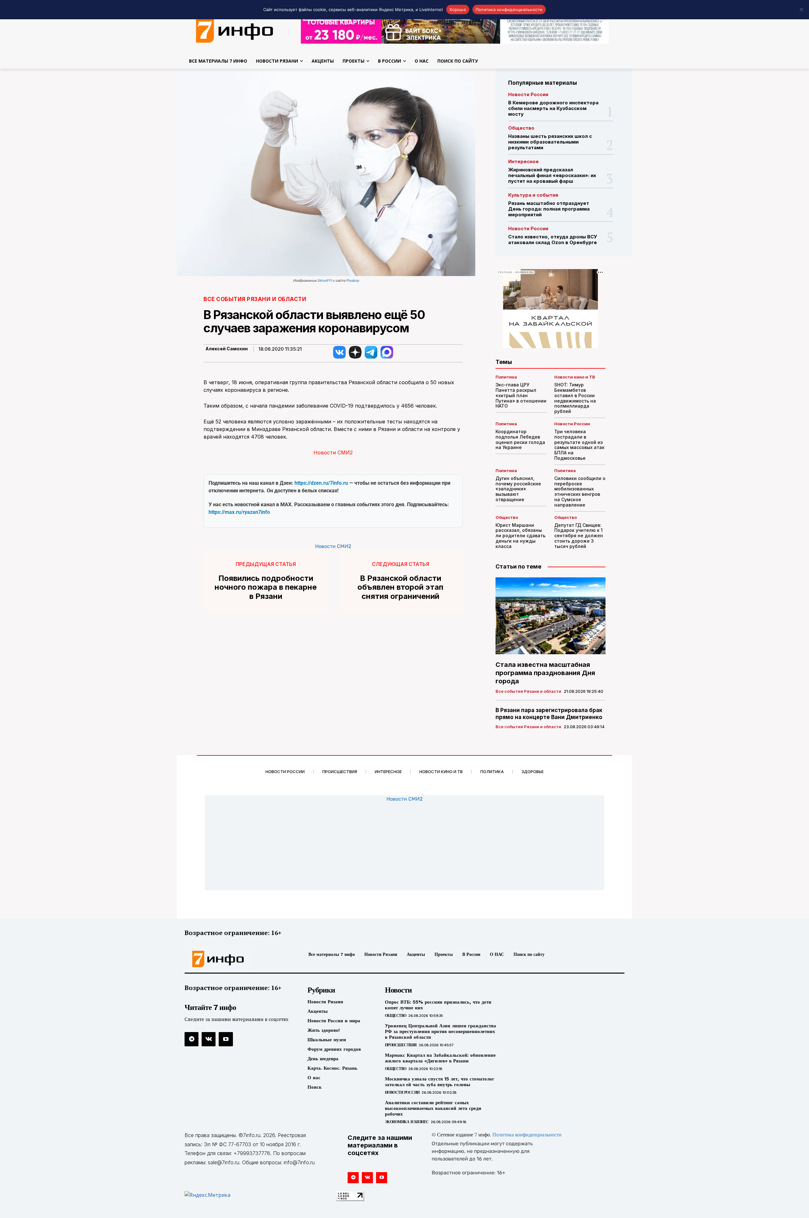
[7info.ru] (235, 30)
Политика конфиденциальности (527, 1135)
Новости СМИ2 (333, 452)
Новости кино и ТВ (574, 377)
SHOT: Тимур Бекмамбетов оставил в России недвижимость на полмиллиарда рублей (575, 398)
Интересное (523, 161)
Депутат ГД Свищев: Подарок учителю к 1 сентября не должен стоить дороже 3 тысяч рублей (578, 535)
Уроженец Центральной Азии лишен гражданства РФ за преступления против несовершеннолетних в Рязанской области (440, 1031)
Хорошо (457, 9)
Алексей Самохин (226, 348)
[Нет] (801, 9)
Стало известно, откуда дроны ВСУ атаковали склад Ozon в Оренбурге (552, 239)
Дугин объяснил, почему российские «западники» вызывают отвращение (518, 489)
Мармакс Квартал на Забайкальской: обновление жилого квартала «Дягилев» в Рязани (440, 1058)
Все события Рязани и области (255, 299)
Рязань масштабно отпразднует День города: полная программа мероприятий (549, 209)
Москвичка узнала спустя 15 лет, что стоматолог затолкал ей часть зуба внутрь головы (439, 1081)
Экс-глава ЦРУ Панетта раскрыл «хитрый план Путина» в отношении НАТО (521, 395)
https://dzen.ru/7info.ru (321, 483)
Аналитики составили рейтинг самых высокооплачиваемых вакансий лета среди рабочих (433, 1108)
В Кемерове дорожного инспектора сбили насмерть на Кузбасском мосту (553, 108)
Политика (506, 377)
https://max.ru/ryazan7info (239, 512)
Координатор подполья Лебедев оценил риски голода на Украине (520, 439)
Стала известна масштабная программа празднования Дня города (545, 673)
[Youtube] (226, 1039)
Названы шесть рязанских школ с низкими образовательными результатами (550, 142)
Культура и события (533, 195)
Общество (521, 128)
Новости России (528, 94)
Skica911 (325, 281)
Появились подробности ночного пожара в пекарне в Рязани (266, 587)
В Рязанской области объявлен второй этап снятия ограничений (400, 587)
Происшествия (401, 1045)
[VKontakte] (209, 1039)
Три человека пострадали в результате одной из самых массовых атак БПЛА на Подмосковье (579, 445)
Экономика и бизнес (407, 1122)
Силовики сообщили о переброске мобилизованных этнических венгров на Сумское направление (579, 491)
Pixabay (352, 281)
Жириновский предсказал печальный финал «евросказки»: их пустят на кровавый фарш (552, 175)
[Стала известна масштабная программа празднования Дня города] (550, 616)
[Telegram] (191, 1039)
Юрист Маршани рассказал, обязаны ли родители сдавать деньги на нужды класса (520, 535)
